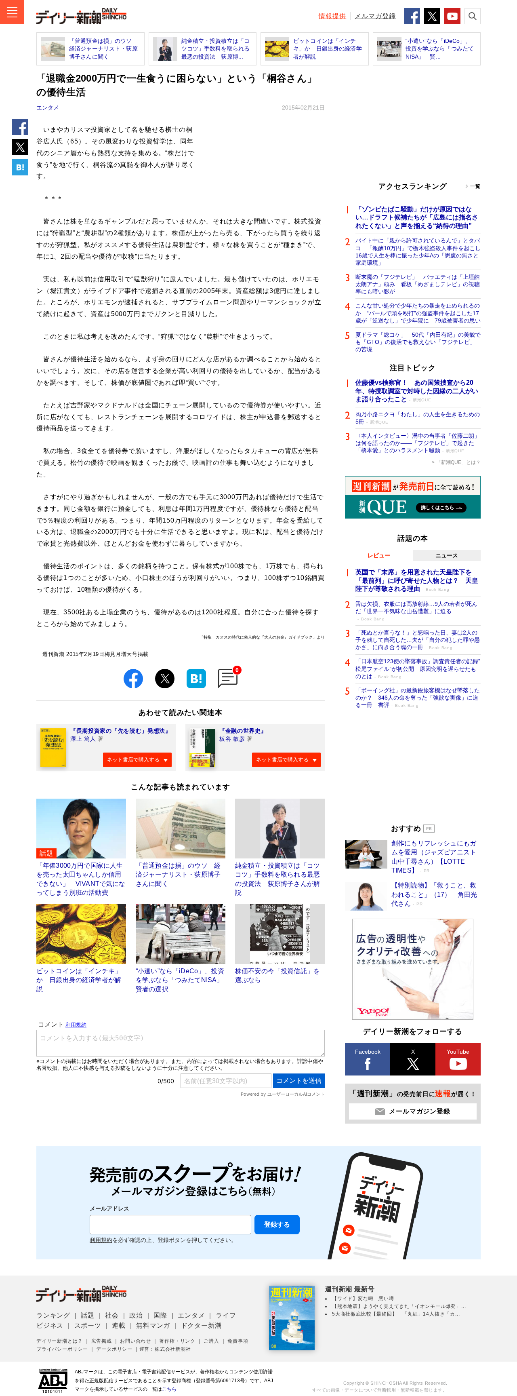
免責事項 (237, 1341)
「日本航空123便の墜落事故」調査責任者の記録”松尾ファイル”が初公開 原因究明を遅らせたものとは (417, 668)
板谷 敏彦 (232, 739)
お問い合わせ (135, 1341)
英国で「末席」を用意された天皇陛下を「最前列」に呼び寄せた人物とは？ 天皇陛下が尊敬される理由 (416, 581)
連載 (119, 1325)
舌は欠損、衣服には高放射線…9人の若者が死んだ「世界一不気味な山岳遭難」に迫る (416, 611)
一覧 (475, 186)
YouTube (458, 1051)
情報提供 (332, 16)
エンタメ (47, 107)
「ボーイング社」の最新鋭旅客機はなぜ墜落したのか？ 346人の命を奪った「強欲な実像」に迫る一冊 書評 (417, 697)
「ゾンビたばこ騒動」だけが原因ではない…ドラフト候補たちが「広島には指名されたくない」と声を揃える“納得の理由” (416, 218)
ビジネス (49, 1325)
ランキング (53, 1315)
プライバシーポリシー (62, 1349)
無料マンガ (153, 1325)
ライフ (226, 1315)
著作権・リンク (177, 1341)
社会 (112, 1315)
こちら (169, 1389)
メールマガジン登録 (419, 1111)
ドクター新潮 (201, 1325)
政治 (136, 1315)
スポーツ (87, 1325)
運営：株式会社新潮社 (165, 1349)
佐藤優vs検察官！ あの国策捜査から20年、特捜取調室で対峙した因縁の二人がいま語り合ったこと (416, 391)
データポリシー (114, 1349)
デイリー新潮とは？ (59, 1341)
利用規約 (101, 1240)
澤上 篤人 (83, 739)
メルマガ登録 (375, 16)
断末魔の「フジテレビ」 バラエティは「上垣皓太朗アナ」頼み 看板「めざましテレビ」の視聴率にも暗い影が (417, 284)
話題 (88, 1315)
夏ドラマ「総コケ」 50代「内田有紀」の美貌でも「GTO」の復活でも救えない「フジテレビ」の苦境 (418, 341)
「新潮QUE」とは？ (458, 462)
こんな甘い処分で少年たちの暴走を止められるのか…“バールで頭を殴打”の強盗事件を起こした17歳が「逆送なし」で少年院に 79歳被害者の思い (418, 312)
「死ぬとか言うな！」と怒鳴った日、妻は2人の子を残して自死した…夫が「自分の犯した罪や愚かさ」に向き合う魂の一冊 (417, 639)
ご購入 (211, 1341)
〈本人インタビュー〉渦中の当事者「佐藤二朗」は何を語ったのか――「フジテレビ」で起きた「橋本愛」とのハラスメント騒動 (417, 442)
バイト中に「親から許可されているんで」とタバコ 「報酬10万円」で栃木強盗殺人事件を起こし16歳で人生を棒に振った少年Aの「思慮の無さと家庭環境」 (418, 251)
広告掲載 (101, 1341)
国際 (160, 1315)
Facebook (367, 1051)
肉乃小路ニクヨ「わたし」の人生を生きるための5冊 (417, 418)
